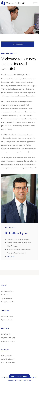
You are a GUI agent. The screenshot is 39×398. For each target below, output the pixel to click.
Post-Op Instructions (8, 341)
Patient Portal (5, 334)
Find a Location (6, 355)
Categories (18, 44)
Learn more (10, 256)
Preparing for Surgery (8, 338)
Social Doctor (24, 380)
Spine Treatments (7, 320)
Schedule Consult (19, 376)
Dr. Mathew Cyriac (7, 291)
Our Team (4, 295)
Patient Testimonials (8, 302)
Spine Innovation (6, 298)
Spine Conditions (7, 316)
